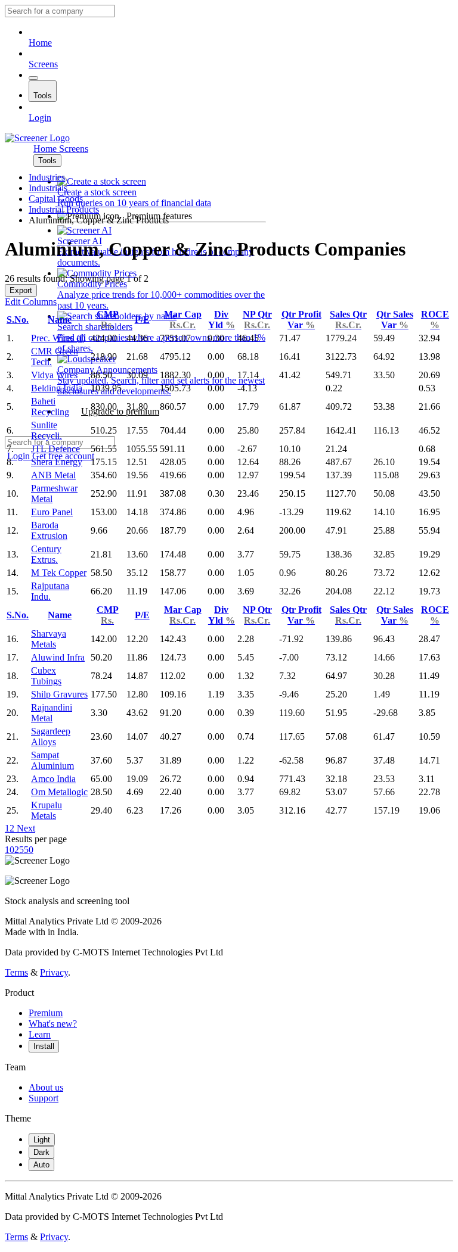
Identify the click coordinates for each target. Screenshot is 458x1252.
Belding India (56, 388)
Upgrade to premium (120, 411)
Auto (41, 1164)
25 (19, 850)
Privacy (54, 972)
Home (40, 43)
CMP (108, 319)
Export (21, 290)
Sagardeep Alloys (50, 736)
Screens (43, 64)
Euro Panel (52, 512)
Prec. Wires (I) (58, 338)
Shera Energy (56, 462)
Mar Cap (183, 319)
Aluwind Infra (58, 657)
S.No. (18, 319)
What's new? (53, 1024)
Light (41, 1139)
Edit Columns (31, 302)
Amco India (53, 779)
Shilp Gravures (59, 694)
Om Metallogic (59, 792)
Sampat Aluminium (52, 760)
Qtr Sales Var (394, 319)
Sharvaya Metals (48, 638)
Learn (40, 1034)
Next (24, 828)
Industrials (48, 188)
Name (60, 319)
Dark (41, 1152)
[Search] (33, 78)
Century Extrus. (46, 554)
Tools (42, 95)
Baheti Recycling (50, 406)
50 (28, 850)
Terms (16, 972)
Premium (46, 1013)
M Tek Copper (58, 573)
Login (40, 118)
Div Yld (221, 319)
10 (9, 850)
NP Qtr (257, 319)
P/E (142, 319)
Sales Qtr (348, 319)
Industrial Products (64, 209)
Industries (47, 177)
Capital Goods (56, 199)
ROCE (435, 319)
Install (43, 1046)
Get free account (63, 456)
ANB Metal (53, 475)
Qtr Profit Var (301, 319)
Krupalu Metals (46, 810)
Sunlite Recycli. (46, 430)
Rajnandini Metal (51, 712)
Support (43, 1098)
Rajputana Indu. (50, 591)
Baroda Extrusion (49, 530)
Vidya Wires (54, 375)
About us (46, 1087)
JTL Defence (55, 449)
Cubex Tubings (46, 675)
